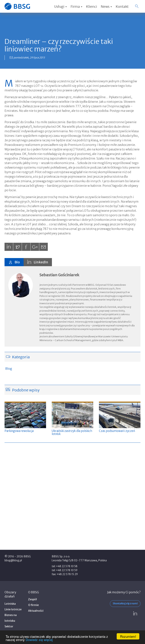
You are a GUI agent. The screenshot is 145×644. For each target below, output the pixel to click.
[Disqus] (72, 494)
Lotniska (10, 603)
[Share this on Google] (35, 247)
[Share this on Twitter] (17, 247)
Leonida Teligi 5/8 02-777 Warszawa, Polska (79, 560)
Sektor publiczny (10, 629)
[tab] (14, 262)
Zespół (32, 599)
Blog (8, 368)
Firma (75, 6)
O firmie (33, 605)
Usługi (59, 6)
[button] (136, 6)
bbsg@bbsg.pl (13, 560)
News (105, 6)
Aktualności (35, 610)
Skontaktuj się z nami (125, 603)
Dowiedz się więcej (39, 639)
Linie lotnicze (13, 609)
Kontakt (122, 6)
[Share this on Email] (43, 247)
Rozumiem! (128, 636)
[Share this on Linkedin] (9, 247)
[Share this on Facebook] (26, 247)
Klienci (91, 6)
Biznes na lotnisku (11, 617)
